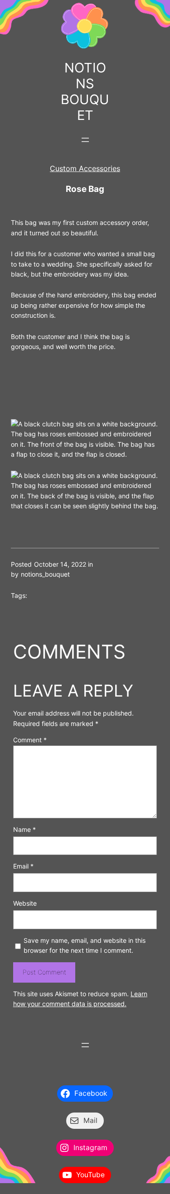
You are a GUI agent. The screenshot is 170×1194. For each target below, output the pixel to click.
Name (24, 829)
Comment (30, 740)
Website (25, 903)
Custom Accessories (85, 168)
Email (23, 866)
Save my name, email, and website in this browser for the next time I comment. (85, 945)
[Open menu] (85, 139)
